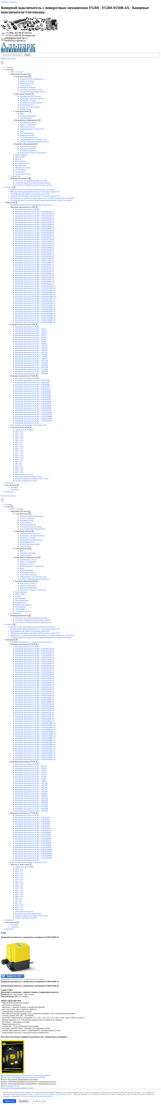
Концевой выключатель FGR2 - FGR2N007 (32, 382)
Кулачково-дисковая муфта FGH (28, 476)
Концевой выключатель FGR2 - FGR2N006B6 (33, 412)
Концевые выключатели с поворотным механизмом (31, 205)
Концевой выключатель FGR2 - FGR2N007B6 (33, 414)
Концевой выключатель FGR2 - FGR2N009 (32, 387)
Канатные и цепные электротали (33, 153)
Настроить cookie (39, 1101)
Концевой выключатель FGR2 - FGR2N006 (32, 380)
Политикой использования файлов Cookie (18, 1094)
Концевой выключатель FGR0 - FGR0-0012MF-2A (35, 286)
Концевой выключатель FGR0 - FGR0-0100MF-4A (35, 316)
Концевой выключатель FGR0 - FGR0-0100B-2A (34, 258)
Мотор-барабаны (26, 133)
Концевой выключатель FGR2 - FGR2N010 (32, 389)
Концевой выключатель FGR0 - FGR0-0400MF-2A (35, 303)
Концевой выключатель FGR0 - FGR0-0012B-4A (34, 267)
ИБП (22, 114)
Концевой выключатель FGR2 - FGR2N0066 (33, 391)
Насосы (18, 159)
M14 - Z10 (19, 455)
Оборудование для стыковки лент (33, 140)
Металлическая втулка (24, 474)
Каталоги (9, 483)
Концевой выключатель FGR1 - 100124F (31, 346)
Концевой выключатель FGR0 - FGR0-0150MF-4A (35, 318)
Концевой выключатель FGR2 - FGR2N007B (33, 404)
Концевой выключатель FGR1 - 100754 (31, 335)
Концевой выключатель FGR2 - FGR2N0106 (33, 400)
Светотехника (25, 85)
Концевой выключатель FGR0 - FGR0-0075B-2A (34, 256)
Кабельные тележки (28, 146)
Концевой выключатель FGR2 (27, 378)
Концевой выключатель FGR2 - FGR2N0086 (33, 395)
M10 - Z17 (19, 442)
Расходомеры (20, 170)
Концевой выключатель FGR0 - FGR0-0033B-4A (34, 271)
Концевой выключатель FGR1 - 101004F (31, 354)
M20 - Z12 (19, 432)
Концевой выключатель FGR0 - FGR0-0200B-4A (34, 282)
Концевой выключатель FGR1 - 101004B (31, 369)
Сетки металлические (28, 137)
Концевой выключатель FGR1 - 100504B (31, 365)
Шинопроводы (21, 155)
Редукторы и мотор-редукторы (32, 98)
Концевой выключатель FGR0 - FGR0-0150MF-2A (35, 299)
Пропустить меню (8, 59)
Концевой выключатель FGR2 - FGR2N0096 (33, 397)
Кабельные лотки (27, 83)
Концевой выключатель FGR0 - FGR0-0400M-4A (35, 248)
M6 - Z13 (18, 445)
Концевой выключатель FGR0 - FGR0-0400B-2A (34, 265)
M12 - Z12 (19, 453)
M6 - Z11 (18, 464)
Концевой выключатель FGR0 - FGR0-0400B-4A (34, 284)
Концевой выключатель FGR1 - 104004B (31, 374)
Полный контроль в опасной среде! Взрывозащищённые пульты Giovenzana (41, 200)
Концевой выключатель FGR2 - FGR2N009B (33, 408)
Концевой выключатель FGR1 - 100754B (31, 367)
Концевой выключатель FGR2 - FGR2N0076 (33, 393)
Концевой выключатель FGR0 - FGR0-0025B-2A (34, 252)
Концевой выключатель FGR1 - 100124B (31, 361)
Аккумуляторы (26, 118)
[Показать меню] (2, 61)
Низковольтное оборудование (32, 79)
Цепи (22, 131)
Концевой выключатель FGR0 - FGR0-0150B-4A (34, 280)
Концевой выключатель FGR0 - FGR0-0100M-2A (35, 222)
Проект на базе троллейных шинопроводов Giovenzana (32, 190)
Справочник (15, 176)
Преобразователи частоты (30, 96)
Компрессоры (20, 165)
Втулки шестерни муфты (30, 107)
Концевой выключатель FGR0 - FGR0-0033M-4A (35, 235)
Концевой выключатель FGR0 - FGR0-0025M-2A (35, 214)
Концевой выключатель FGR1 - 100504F (31, 350)
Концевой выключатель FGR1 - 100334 (31, 331)
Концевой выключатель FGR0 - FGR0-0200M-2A (35, 226)
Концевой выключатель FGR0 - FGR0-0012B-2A (34, 250)
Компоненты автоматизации (31, 103)
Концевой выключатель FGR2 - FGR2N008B (33, 406)
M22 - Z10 (19, 436)
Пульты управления (28, 148)
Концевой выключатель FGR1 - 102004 (31, 342)
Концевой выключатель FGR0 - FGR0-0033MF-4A (35, 309)
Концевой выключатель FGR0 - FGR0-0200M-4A (35, 246)
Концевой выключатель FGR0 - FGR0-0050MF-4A (35, 312)
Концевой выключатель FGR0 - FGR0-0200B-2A (34, 263)
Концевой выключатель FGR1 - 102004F (31, 357)
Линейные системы (28, 101)
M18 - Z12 (19, 438)
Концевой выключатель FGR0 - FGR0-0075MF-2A (35, 295)
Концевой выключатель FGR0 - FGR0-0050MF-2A (35, 292)
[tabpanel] (80, 935)
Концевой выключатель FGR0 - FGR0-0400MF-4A (35, 322)
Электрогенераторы (28, 116)
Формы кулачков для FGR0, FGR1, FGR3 (31, 479)
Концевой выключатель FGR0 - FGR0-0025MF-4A (35, 307)
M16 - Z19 (19, 447)
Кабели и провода (27, 81)
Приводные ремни (27, 135)
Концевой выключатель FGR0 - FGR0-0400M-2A (35, 229)
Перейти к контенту (9, 2)
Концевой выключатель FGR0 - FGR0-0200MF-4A (35, 320)
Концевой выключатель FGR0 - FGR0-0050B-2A (34, 254)
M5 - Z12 (18, 466)
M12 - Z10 (19, 457)
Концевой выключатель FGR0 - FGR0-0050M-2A (35, 218)
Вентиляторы (20, 161)
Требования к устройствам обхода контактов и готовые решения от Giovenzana (42, 198)
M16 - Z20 (19, 468)
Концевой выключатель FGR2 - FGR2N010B (33, 410)
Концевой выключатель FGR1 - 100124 (31, 329)
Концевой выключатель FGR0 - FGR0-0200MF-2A (35, 301)
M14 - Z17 (19, 434)
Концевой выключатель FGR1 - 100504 (31, 333)
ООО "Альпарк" (17, 72)
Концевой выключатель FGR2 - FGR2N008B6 (33, 417)
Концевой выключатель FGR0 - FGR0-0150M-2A (35, 224)
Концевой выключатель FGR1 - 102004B (31, 372)
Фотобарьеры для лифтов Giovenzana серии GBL (30, 194)
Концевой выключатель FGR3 (27, 423)
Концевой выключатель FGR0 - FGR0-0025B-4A (34, 269)
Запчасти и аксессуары (24, 430)
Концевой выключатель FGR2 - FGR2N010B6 (33, 421)
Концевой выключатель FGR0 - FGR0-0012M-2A (35, 212)
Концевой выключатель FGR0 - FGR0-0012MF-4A (35, 305)
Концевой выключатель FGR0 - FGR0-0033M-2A (35, 216)
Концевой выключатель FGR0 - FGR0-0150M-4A (35, 243)
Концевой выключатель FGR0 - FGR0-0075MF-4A (35, 314)
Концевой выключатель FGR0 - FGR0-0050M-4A (35, 237)
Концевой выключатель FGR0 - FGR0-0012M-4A (35, 231)
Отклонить (23, 1101)
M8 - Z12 (18, 462)
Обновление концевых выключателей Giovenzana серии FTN (35, 196)
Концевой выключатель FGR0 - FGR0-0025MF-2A (35, 288)
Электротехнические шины (31, 90)
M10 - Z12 (19, 459)
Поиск (28, 55)
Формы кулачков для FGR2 (26, 481)
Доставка (14, 487)
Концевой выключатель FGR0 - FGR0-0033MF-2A (35, 290)
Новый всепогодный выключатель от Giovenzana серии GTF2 (35, 192)
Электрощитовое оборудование (32, 92)
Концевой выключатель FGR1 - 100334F (31, 348)
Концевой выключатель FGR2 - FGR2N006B (33, 402)
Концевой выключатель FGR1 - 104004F (31, 359)
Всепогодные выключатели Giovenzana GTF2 (28, 425)
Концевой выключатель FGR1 (27, 327)
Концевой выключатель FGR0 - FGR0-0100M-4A (35, 241)
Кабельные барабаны (28, 151)
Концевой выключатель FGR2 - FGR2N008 (32, 385)
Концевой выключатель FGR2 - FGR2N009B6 (33, 419)
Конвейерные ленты (28, 123)
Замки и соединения (28, 125)
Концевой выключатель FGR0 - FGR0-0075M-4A (35, 239)
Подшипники (25, 109)
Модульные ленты (27, 127)
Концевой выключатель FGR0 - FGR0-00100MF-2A (36, 297)
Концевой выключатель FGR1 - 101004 (31, 337)
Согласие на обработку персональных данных (33, 185)
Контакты (10, 492)
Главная (9, 67)
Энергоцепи (20, 172)
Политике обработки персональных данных (36, 1096)
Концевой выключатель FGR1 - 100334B (31, 363)
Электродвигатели (27, 105)
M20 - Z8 (18, 449)
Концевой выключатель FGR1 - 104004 (31, 344)
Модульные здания (22, 168)
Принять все (9, 1101)
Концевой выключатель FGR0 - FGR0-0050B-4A (34, 273)
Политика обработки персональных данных (33, 183)
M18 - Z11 (19, 470)
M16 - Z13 (19, 440)
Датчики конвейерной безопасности (34, 142)
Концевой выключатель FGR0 (27, 209)
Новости (9, 187)
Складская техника (22, 174)
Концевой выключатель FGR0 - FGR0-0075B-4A (34, 275)
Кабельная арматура (28, 87)
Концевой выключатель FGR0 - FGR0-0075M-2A (35, 220)
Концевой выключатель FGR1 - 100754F (31, 352)
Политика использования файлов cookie (31, 181)
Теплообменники (22, 163)
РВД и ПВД (20, 157)
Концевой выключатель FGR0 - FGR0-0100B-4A (34, 278)
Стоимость (14, 490)
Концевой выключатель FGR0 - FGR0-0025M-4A (35, 233)
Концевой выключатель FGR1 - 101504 (31, 340)
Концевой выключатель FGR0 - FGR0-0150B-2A (34, 260)
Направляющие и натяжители (32, 129)
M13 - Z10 (19, 451)
